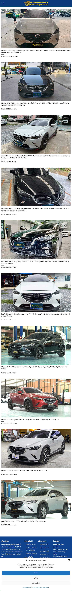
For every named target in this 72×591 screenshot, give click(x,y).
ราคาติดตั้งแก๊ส (44, 544)
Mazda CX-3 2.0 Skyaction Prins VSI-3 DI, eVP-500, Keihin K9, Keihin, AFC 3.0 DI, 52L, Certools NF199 (34, 368)
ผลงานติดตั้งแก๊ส (44, 551)
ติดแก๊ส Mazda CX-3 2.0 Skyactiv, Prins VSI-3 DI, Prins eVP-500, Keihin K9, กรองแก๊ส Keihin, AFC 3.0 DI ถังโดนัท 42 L (35, 315)
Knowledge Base (45, 558)
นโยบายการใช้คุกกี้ (26, 587)
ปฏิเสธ (36, 578)
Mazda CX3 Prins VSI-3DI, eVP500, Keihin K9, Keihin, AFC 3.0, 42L (24, 470)
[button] (69, 560)
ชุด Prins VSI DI (31, 544)
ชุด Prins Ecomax (31, 553)
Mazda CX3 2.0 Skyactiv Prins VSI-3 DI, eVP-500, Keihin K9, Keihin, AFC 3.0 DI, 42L (30, 420)
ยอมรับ (36, 573)
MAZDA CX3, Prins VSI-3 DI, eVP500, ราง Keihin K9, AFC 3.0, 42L (23, 521)
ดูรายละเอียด (36, 583)
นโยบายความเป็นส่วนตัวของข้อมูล (40, 587)
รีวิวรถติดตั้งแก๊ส (44, 548)
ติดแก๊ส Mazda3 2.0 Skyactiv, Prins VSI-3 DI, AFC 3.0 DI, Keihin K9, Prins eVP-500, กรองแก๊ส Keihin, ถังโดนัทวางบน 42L (35, 262)
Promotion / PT (44, 554)
